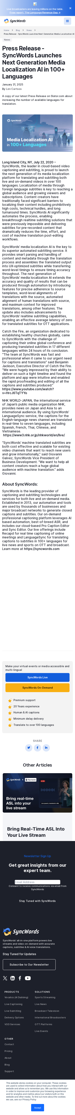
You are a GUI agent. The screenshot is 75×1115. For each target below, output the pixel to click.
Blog (18, 30)
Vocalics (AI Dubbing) (16, 997)
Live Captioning (14, 1004)
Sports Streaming (45, 997)
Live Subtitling (13, 1011)
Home (6, 30)
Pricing (8, 1051)
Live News (41, 1004)
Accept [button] (37, 1107)
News (29, 30)
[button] (67, 21)
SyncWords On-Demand (37, 687)
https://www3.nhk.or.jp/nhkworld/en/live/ (34, 435)
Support (9, 1071)
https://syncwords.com (42, 549)
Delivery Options (14, 1017)
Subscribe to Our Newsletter (29, 964)
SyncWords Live (37, 677)
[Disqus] (37, 600)
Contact (9, 1044)
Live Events (41, 1031)
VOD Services (12, 1024)
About (8, 1057)
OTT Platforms (43, 1024)
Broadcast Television (47, 1011)
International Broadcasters (50, 1017)
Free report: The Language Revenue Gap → (35, 12)
